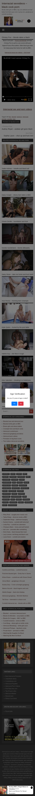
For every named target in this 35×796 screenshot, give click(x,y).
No (21, 403)
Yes (14, 403)
